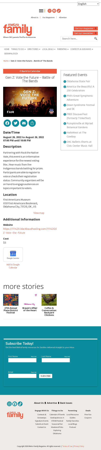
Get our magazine (84, 28)
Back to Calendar (30, 71)
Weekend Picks (57, 427)
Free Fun (88, 414)
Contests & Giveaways (81, 49)
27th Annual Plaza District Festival (11, 310)
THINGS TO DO (17, 49)
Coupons (88, 417)
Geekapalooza (11, 53)
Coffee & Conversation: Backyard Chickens (49, 311)
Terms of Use (67, 446)
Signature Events (42, 421)
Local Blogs (72, 424)
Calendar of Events (57, 414)
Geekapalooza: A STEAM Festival (57, 419)
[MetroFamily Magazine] (17, 29)
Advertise (63, 17)
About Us (34, 17)
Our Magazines (48, 17)
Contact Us (41, 427)
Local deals (48, 49)
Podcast (72, 427)
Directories (33, 49)
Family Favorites (72, 421)
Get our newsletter (84, 33)
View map (38, 212)
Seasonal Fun (57, 424)
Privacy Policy (79, 446)
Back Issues (66, 402)
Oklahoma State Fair (78, 81)
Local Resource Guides (73, 416)
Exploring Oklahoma (57, 432)
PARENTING (62, 49)
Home (6, 49)
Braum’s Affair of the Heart (29, 309)
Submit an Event (41, 424)
